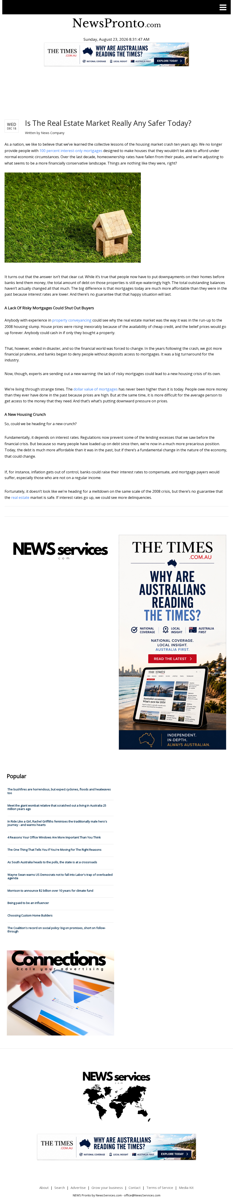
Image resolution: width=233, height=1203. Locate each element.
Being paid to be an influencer (28, 903)
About (44, 1187)
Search (59, 1187)
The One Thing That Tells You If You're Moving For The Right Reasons (54, 850)
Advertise (78, 1187)
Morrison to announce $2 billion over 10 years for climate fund (50, 890)
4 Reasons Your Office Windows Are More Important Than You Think (54, 837)
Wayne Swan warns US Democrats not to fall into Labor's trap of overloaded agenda (60, 876)
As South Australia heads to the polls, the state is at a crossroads (52, 862)
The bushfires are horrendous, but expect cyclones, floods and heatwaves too (59, 791)
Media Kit (186, 1187)
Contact (135, 1187)
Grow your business (107, 1187)
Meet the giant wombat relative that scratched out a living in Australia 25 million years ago (57, 807)
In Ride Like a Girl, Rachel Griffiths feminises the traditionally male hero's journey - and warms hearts (57, 823)
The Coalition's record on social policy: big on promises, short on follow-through (57, 930)
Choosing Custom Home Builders (30, 915)
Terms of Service (159, 1187)
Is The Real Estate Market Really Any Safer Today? (108, 123)
